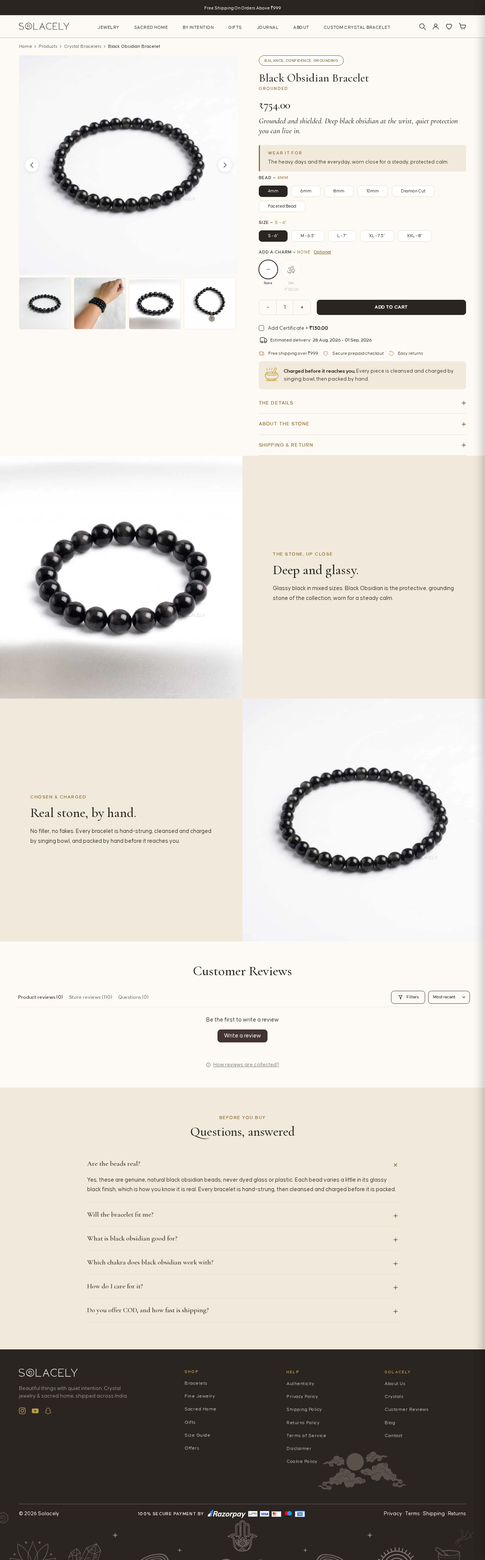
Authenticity (300, 1383)
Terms (412, 1513)
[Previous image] (32, 165)
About (301, 27)
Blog (390, 1422)
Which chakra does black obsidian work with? (150, 1262)
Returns (457, 1513)
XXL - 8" (414, 236)
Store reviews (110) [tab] (90, 997)
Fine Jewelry (200, 1396)
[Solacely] (44, 26)
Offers (192, 1448)
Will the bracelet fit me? (120, 1214)
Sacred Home (151, 27)
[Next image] (225, 165)
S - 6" (273, 236)
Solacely (398, 1372)
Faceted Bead (282, 206)
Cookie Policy (302, 1461)
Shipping (434, 1513)
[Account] (436, 26)
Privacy (393, 1513)
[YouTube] (35, 1410)
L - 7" (342, 236)
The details (276, 403)
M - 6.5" (307, 236)
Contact (394, 1435)
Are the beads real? (113, 1163)
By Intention (198, 27)
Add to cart (391, 307)
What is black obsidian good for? (132, 1238)
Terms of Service (306, 1435)
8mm (338, 191)
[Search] (422, 26)
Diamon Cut (413, 191)
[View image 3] (155, 303)
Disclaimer (298, 1448)
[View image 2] (100, 303)
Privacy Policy (302, 1396)
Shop (192, 1372)
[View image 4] (210, 303)
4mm (273, 191)
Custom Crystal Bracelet (357, 27)
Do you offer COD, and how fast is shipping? (148, 1310)
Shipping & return (286, 445)
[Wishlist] (449, 26)
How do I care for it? (115, 1286)
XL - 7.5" (377, 236)
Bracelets (196, 1383)
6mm (305, 191)
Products (48, 46)
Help (292, 1372)
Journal (268, 27)
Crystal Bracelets (83, 46)
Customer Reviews (407, 1409)
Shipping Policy (304, 1409)
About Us (395, 1383)
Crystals (394, 1396)
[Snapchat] (48, 1410)
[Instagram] (22, 1410)
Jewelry (108, 27)
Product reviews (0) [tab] (40, 997)
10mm (372, 191)
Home (25, 46)
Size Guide (197, 1435)
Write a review (242, 1036)
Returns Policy (302, 1422)
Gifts (235, 27)
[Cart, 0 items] (462, 26)
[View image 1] (45, 303)
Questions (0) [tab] (133, 997)
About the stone (284, 424)
